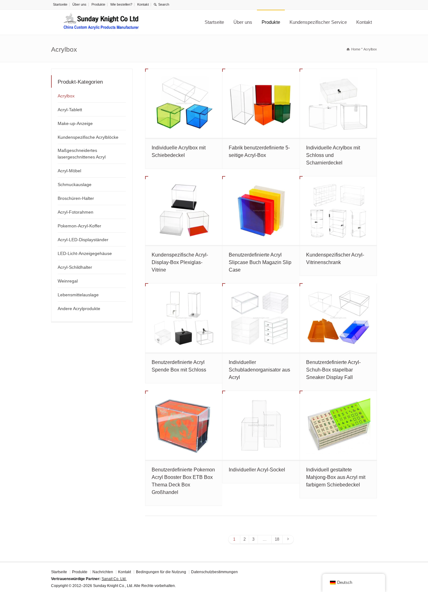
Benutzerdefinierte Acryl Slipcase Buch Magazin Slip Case (260, 262)
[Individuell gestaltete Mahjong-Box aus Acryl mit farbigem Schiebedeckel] (338, 425)
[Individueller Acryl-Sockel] (261, 425)
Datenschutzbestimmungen (214, 572)
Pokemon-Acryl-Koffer (79, 225)
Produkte (98, 4)
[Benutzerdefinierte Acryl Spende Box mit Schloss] (184, 318)
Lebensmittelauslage (78, 294)
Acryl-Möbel (69, 170)
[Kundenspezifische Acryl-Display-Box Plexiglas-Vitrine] (184, 211)
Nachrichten (102, 572)
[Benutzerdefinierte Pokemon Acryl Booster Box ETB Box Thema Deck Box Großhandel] (184, 425)
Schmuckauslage (74, 184)
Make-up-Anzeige (75, 123)
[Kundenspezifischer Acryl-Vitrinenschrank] (338, 211)
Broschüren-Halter (76, 198)
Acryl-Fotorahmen (75, 212)
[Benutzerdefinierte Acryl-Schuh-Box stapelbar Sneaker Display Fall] (338, 318)
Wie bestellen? (121, 4)
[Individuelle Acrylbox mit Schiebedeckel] (184, 103)
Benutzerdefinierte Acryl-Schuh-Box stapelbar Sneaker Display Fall (333, 370)
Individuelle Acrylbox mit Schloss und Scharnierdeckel (333, 155)
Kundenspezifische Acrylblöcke (88, 137)
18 (277, 539)
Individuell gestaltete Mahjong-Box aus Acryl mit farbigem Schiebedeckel (335, 477)
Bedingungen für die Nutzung (161, 572)
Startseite (60, 4)
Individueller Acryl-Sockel (257, 469)
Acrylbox (66, 95)
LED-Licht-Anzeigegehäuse (85, 253)
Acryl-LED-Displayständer (83, 239)
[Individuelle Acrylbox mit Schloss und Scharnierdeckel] (338, 103)
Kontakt (143, 4)
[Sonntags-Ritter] (101, 22)
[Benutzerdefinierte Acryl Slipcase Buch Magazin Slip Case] (261, 211)
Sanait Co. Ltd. (114, 579)
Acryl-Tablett (70, 109)
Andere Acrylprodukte (79, 308)
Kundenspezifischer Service (318, 22)
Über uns (79, 4)
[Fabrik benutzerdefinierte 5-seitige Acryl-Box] (261, 103)
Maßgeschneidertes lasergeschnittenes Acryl (82, 153)
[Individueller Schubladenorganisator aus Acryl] (261, 318)
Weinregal (68, 280)
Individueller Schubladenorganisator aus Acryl (259, 370)
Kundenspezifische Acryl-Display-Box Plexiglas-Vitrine (180, 262)
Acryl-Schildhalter (75, 267)
